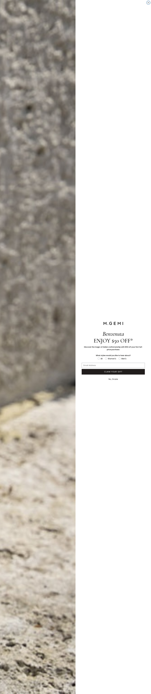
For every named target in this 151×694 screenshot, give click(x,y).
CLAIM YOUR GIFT (113, 371)
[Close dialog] (148, 2)
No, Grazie (113, 379)
